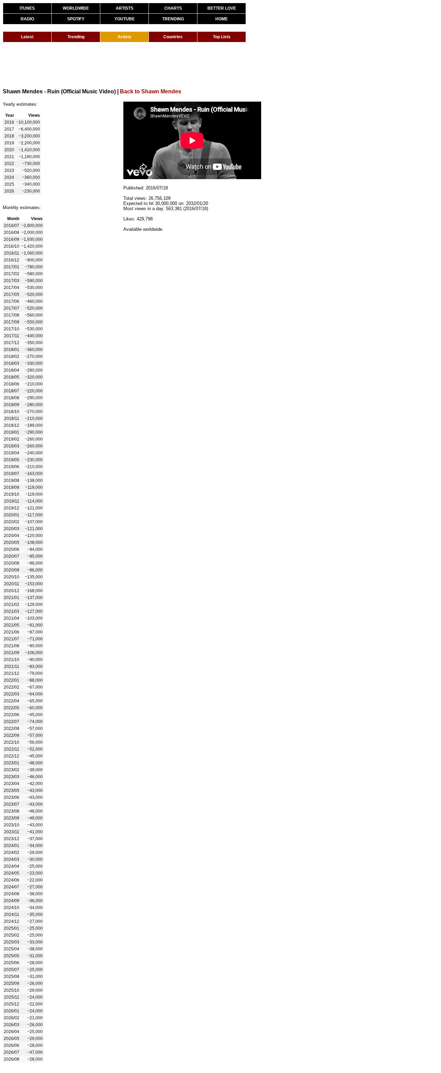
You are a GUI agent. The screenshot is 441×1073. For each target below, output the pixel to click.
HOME (221, 19)
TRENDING (173, 19)
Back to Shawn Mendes (150, 91)
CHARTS (173, 8)
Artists (124, 36)
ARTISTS (124, 8)
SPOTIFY (75, 19)
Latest (27, 36)
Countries (173, 36)
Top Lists (221, 36)
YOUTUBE (124, 19)
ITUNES (27, 8)
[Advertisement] (128, 64)
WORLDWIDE (76, 8)
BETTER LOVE (221, 8)
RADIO (27, 19)
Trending (76, 36)
